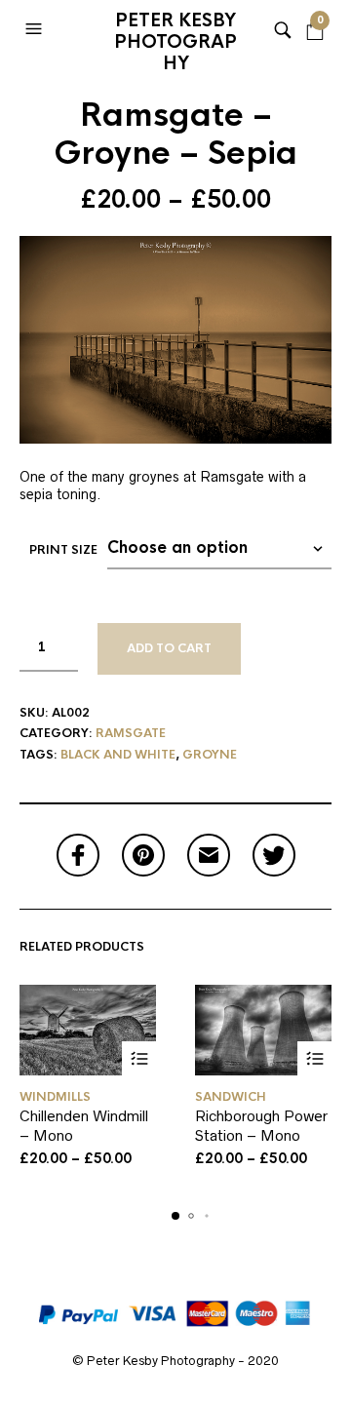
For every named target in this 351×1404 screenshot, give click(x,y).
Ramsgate (131, 733)
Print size (63, 550)
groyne (209, 754)
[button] (36, 29)
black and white (118, 754)
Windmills (55, 1097)
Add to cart (169, 648)
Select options (139, 1058)
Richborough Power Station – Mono (261, 1126)
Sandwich (230, 1097)
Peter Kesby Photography (175, 34)
